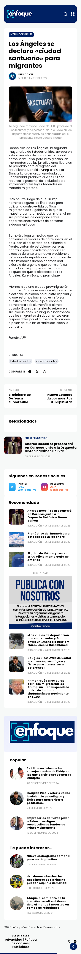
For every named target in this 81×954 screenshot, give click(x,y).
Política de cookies (24, 941)
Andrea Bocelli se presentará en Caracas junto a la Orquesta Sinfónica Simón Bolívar (50, 447)
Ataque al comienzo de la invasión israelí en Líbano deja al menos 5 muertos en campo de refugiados (48, 903)
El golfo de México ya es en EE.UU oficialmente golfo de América (48, 557)
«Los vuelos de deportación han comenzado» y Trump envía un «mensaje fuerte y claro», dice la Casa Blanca (48, 640)
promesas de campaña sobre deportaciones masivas (34, 219)
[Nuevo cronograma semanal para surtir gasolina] (17, 861)
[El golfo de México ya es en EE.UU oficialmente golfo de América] (16, 559)
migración (55, 159)
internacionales (46, 361)
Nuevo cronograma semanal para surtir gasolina (48, 857)
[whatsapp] (44, 371)
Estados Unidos (43, 151)
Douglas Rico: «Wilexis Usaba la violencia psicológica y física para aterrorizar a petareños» (49, 663)
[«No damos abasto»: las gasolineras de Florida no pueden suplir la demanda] (17, 881)
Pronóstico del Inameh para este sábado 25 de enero (48, 535)
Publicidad (20, 947)
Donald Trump (38, 170)
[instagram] (75, 941)
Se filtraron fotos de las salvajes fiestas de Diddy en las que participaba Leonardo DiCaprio (49, 773)
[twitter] (37, 371)
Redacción (25, 74)
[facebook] (29, 371)
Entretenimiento (36, 438)
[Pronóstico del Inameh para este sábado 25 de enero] (16, 539)
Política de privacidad (17, 938)
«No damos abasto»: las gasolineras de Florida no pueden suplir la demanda (47, 879)
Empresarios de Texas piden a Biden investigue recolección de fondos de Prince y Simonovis (48, 823)
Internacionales (21, 34)
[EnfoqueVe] (19, 14)
